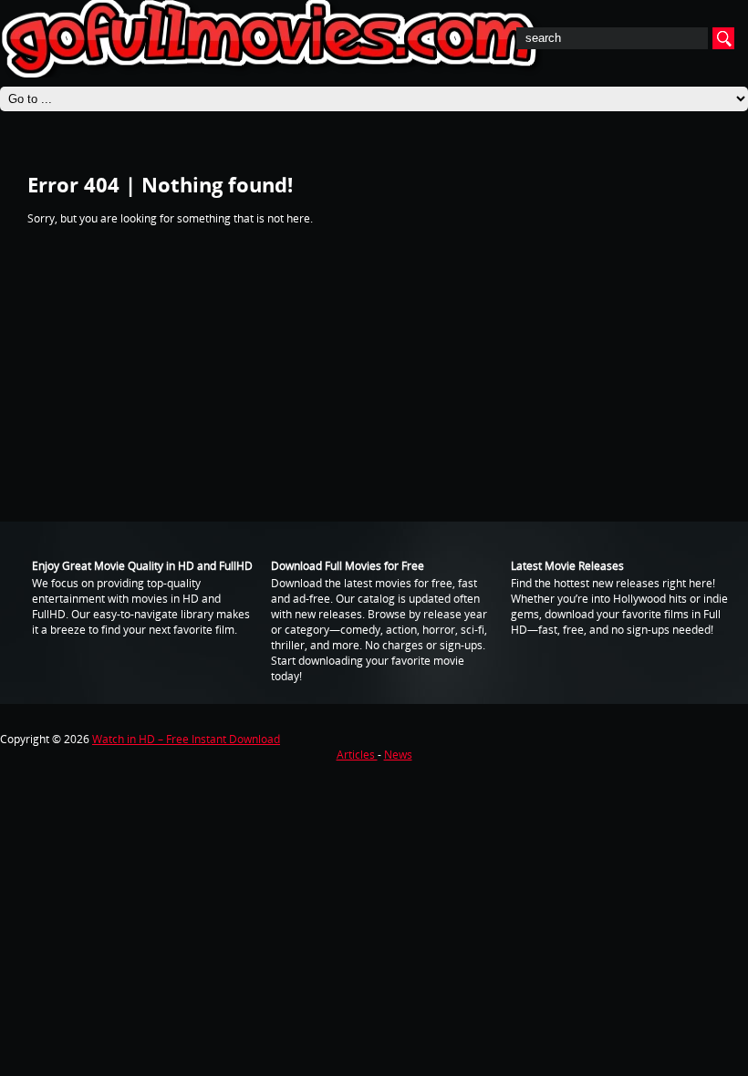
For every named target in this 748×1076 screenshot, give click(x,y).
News (398, 754)
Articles (357, 754)
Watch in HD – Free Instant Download (186, 739)
